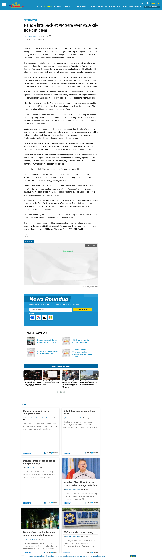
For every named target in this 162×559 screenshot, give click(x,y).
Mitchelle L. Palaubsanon (73, 489)
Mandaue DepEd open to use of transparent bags (39, 462)
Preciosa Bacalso (30, 418)
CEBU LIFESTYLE (115, 7)
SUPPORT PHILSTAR (152, 7)
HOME (39, 7)
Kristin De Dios (29, 468)
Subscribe (155, 3)
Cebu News (30, 20)
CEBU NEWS (48, 7)
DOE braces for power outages (79, 532)
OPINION (57, 7)
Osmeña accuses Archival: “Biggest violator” (36, 412)
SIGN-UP (83, 309)
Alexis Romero (30, 36)
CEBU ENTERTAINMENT (132, 7)
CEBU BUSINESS (88, 7)
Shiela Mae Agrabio (31, 539)
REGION (77, 7)
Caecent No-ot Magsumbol (44, 418)
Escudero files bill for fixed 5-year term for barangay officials (80, 484)
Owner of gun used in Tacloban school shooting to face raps (39, 533)
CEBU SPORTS (101, 7)
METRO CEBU (68, 7)
